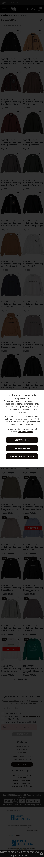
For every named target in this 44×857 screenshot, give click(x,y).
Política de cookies (25, 432)
